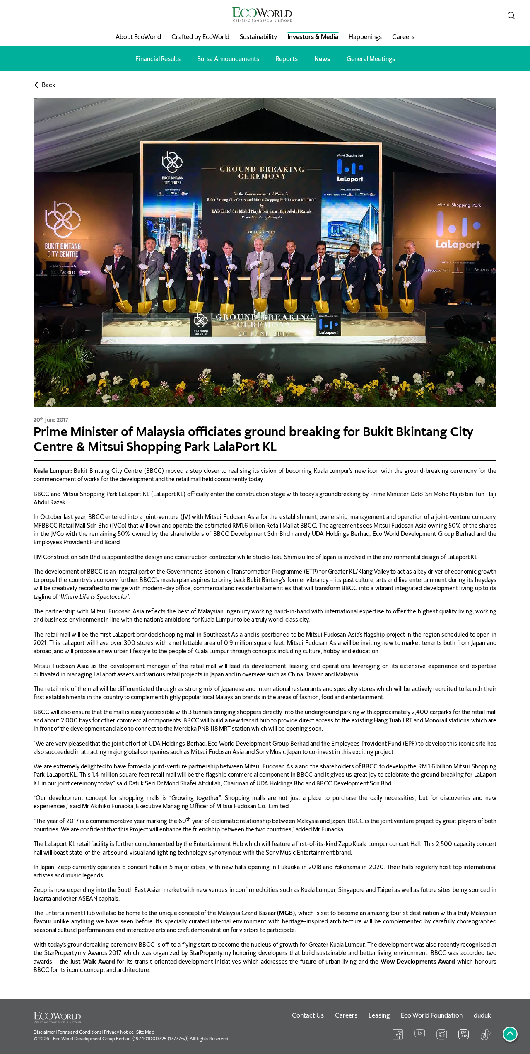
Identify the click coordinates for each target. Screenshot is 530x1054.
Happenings (365, 37)
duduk (482, 1015)
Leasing (379, 1015)
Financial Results (158, 59)
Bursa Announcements (228, 59)
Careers (403, 37)
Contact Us (308, 1015)
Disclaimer (44, 1032)
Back (48, 85)
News (322, 59)
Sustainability (258, 37)
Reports (287, 59)
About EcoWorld (138, 37)
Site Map (145, 1032)
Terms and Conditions (79, 1032)
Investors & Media (312, 37)
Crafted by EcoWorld (200, 37)
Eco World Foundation (432, 1015)
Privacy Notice (119, 1032)
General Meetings (371, 59)
